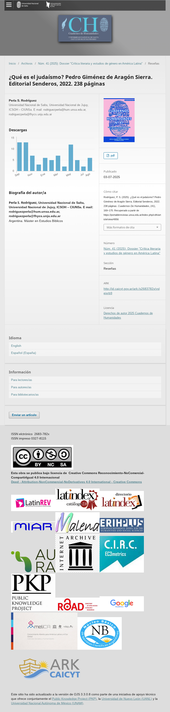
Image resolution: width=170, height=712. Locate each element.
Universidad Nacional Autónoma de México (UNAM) (47, 703)
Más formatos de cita (120, 227)
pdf (112, 155)
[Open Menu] (8, 4)
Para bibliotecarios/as (25, 394)
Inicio (12, 63)
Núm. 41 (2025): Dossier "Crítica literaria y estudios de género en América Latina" (90, 63)
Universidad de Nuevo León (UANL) (127, 698)
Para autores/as (21, 387)
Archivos (27, 63)
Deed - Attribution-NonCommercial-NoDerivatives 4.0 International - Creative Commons (76, 482)
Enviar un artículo (24, 415)
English (16, 345)
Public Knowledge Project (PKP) (74, 698)
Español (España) (23, 353)
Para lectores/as (21, 380)
